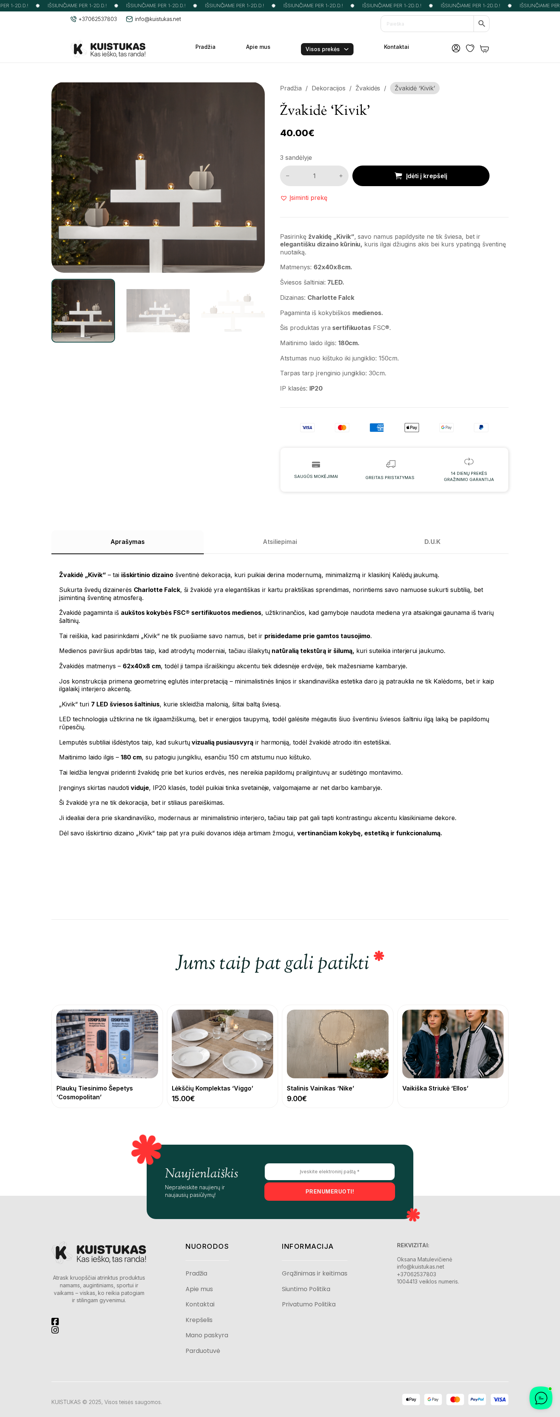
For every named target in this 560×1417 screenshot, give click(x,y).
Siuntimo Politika (306, 1289)
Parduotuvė (203, 1351)
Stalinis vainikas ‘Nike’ (320, 1088)
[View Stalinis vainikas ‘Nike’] (338, 1043)
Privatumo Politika (309, 1304)
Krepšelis (199, 1320)
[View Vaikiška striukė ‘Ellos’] (453, 1043)
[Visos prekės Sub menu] (346, 49)
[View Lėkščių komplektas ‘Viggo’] (223, 1043)
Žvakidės (368, 88)
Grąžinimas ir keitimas (314, 1273)
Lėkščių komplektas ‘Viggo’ (212, 1088)
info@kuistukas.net (420, 1266)
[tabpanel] (280, 699)
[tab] (127, 542)
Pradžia (205, 46)
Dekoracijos (329, 88)
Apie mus (258, 46)
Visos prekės (323, 49)
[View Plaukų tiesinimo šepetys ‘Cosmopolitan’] (107, 1043)
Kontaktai (396, 46)
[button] (254, 92)
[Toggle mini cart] (485, 49)
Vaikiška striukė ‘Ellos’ (435, 1088)
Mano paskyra (207, 1335)
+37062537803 (416, 1274)
